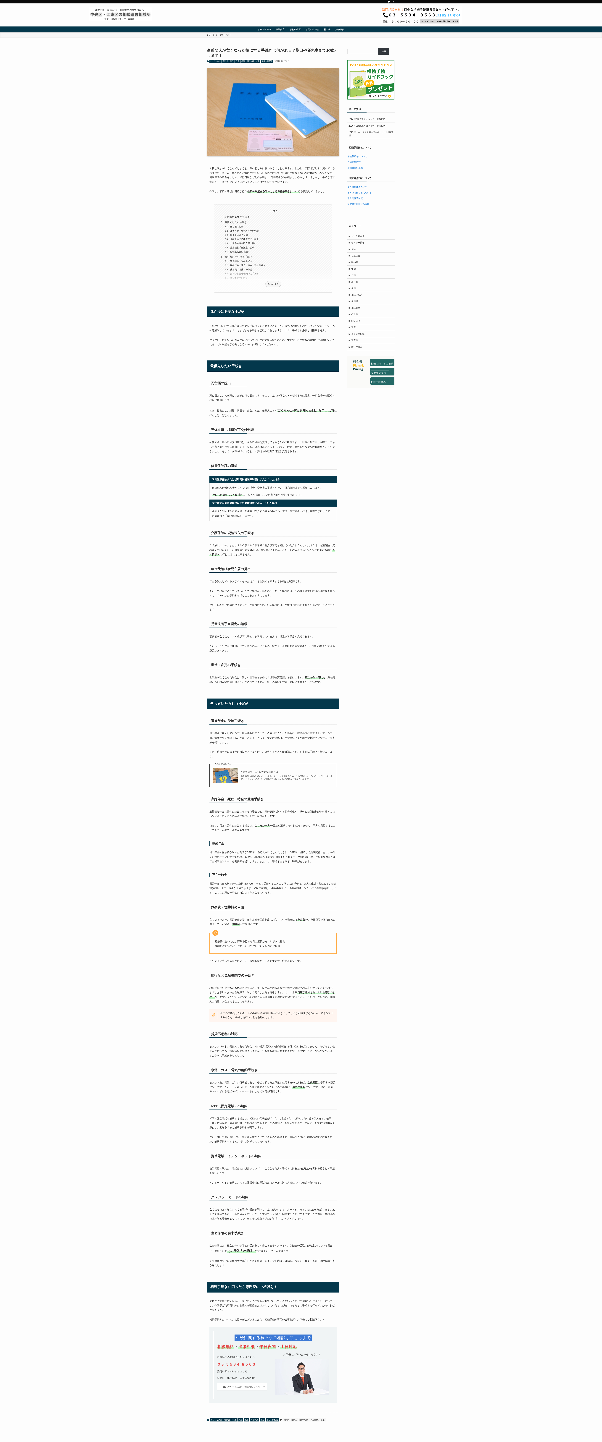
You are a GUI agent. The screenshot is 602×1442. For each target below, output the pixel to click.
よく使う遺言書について (359, 192)
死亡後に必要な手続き (237, 217)
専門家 (286, 1420)
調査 (323, 1420)
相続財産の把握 (355, 167)
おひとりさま (215, 61)
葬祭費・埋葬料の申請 (241, 269)
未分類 (354, 281)
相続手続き (304, 1420)
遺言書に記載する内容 (358, 204)
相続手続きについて (357, 156)
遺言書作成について (357, 187)
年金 (232, 61)
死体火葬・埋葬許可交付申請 (244, 231)
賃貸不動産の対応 (239, 278)
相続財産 (250, 61)
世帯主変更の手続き (240, 251)
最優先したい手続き (235, 222)
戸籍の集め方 (354, 162)
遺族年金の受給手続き (241, 261)
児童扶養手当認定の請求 (242, 247)
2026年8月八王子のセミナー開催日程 (367, 119)
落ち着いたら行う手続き (238, 256)
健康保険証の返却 (239, 235)
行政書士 (355, 314)
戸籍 (237, 61)
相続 (243, 61)
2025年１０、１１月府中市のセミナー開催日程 (371, 134)
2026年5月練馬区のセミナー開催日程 (367, 126)
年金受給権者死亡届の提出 (243, 243)
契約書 (225, 61)
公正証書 (355, 255)
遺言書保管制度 (355, 198)
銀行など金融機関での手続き (244, 273)
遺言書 (354, 340)
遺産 (257, 61)
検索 (384, 51)
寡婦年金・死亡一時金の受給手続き (247, 265)
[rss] (389, 1)
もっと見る (273, 284)
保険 (353, 249)
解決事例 (355, 321)
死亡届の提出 (236, 226)
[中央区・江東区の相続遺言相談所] (120, 14)
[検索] (393, 1)
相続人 (294, 1420)
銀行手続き (356, 347)
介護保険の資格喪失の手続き (244, 239)
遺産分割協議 (267, 61)
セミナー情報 (357, 242)
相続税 (354, 301)
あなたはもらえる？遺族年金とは (259, 772)
